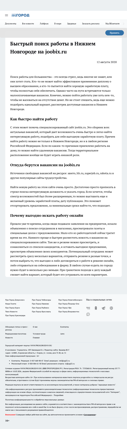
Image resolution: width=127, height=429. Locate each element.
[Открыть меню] (6, 15)
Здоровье (71, 23)
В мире (57, 23)
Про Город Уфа (64, 308)
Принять (114, 32)
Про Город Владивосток (68, 311)
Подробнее (58, 395)
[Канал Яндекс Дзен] (111, 308)
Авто (62, 334)
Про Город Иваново (40, 304)
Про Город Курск (12, 308)
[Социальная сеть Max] (88, 314)
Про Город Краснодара (15, 315)
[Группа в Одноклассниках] (96, 308)
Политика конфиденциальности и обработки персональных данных (34, 400)
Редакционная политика (15, 334)
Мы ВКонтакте (112, 23)
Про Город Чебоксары (41, 300)
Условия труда (39, 334)
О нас (35, 327)
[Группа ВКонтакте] (88, 308)
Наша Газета (10, 304)
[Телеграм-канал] (103, 308)
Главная (36, 337)
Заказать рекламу (91, 23)
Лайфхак (44, 23)
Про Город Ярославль (41, 311)
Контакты (64, 327)
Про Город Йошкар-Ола (68, 304)
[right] (123, 24)
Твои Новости (11, 311)
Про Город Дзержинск (14, 300)
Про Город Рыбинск (40, 308)
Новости (9, 337)
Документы (10, 23)
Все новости (28, 23)
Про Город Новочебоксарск (70, 300)
